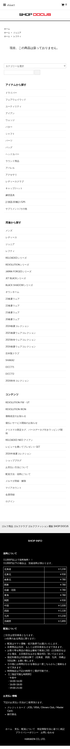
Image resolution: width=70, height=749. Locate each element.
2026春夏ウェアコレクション (21, 347)
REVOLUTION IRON (16, 409)
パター (9, 127)
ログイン (10, 501)
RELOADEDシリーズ (16, 258)
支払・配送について (24, 729)
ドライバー (11, 93)
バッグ (9, 147)
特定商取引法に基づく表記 (51, 729)
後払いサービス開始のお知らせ (21, 423)
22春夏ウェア (13, 306)
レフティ (17, 36)
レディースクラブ (15, 182)
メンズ (9, 231)
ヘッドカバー (12, 154)
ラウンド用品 (12, 161)
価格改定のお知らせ (16, 416)
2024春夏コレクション (17, 326)
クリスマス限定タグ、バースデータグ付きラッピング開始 (34, 431)
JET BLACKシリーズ (16, 278)
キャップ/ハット (14, 188)
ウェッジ (10, 120)
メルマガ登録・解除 (16, 481)
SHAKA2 (10, 360)
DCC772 (10, 374)
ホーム (7, 29)
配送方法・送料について (18, 474)
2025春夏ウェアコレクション (21, 333)
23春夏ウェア (13, 299)
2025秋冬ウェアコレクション (21, 340)
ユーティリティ (13, 106)
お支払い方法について (17, 467)
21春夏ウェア (13, 312)
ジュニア (17, 33)
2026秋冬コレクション (17, 381)
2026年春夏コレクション (18, 454)
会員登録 (10, 495)
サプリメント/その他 (16, 209)
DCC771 (10, 367)
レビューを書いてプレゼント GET (23, 447)
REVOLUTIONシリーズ (17, 265)
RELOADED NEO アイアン (19, 440)
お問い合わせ (47, 732)
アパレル (10, 168)
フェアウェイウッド (16, 100)
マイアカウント (13, 488)
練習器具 (10, 195)
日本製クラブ (12, 353)
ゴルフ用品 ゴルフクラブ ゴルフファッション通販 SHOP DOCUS (35, 526)
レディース (11, 237)
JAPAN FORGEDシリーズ (18, 272)
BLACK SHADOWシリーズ (19, 285)
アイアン (10, 113)
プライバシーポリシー (27, 732)
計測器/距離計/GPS (15, 202)
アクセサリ (11, 175)
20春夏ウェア (13, 319)
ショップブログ (13, 460)
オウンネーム (12, 292)
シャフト (10, 134)
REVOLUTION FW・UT (17, 402)
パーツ (9, 141)
